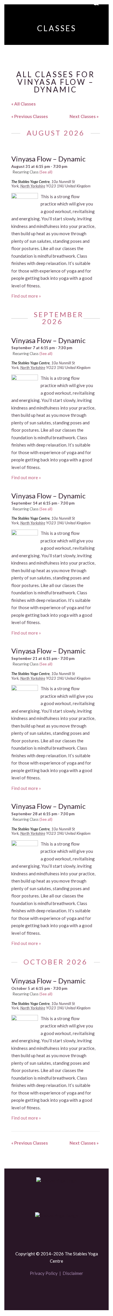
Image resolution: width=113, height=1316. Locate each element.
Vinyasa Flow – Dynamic (48, 158)
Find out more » (26, 295)
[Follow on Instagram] (66, 1290)
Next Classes (84, 116)
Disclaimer (73, 1273)
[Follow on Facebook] (46, 1290)
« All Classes (23, 103)
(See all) (45, 172)
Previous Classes (29, 116)
